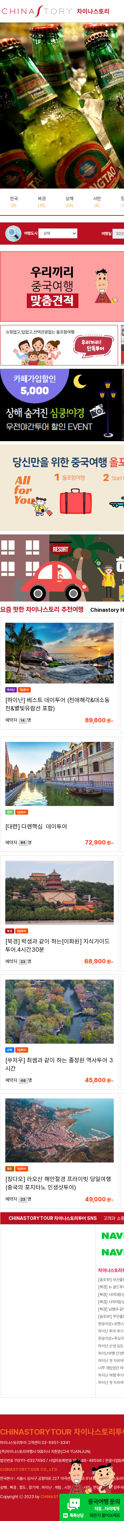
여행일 (106, 233)
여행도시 (30, 233)
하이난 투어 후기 (110, 1331)
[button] (97, 183)
